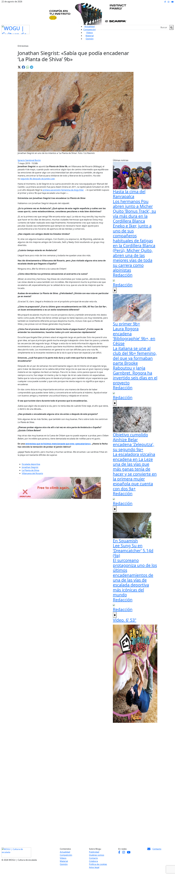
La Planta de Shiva (30, 470)
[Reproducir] (115, 290)
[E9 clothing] (135, 674)
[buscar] (171, 27)
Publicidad (94, 852)
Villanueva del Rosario (32, 473)
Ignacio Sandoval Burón (29, 160)
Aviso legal (94, 867)
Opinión (90, 38)
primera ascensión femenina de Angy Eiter (63, 190)
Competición (89, 29)
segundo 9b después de (37, 178)
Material (90, 35)
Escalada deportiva (31, 464)
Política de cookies (98, 864)
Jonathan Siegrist (30, 467)
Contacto (93, 858)
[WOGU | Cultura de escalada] (16, 28)
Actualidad (89, 26)
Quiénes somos (96, 855)
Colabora (93, 861)
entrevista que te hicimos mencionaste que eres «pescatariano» (58, 443)
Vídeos (89, 32)
